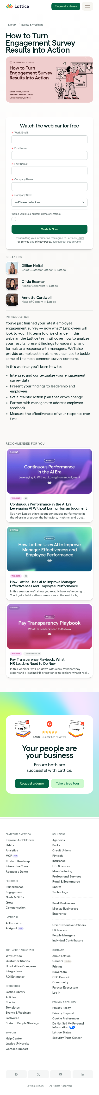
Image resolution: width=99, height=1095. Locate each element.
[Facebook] (16, 1074)
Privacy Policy (43, 241)
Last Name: (20, 164)
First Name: (20, 148)
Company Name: (23, 179)
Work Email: (20, 132)
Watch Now (49, 229)
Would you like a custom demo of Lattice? (36, 214)
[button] (87, 6)
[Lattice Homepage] (17, 6)
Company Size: (22, 195)
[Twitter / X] (38, 1074)
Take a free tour (67, 783)
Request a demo (66, 6)
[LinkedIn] (83, 1074)
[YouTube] (60, 1074)
